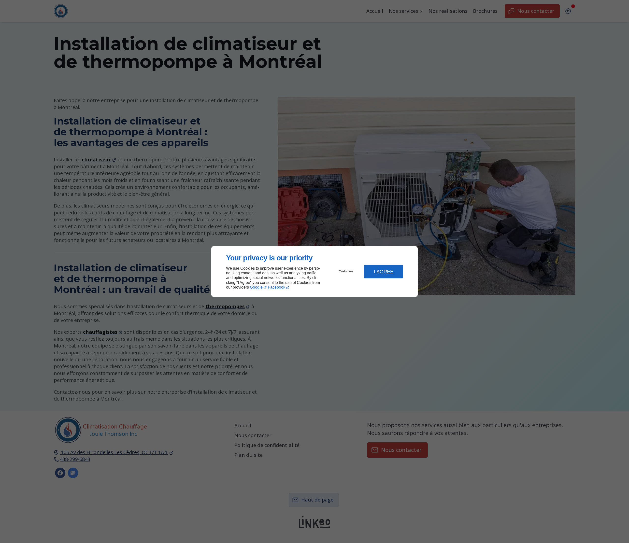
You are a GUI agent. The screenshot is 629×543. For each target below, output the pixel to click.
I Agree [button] (383, 271)
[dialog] (314, 271)
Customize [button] (346, 271)
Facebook (276, 287)
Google (256, 287)
